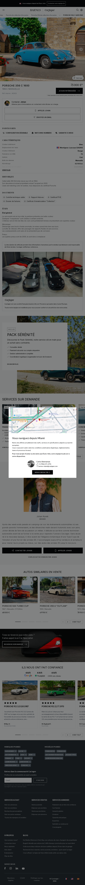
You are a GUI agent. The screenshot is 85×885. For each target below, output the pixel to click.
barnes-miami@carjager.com (48, 466)
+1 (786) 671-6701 (44, 464)
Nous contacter (41, 472)
